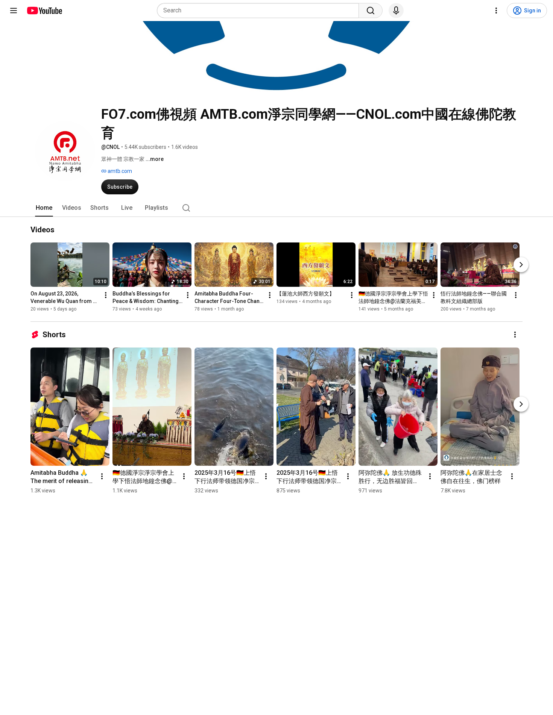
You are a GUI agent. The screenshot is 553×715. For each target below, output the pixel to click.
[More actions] (105, 295)
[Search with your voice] (396, 10)
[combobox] (260, 10)
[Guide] (13, 10)
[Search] (371, 10)
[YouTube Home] (44, 10)
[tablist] (276, 208)
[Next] (521, 264)
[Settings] (496, 10)
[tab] (44, 208)
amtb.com (119, 171)
